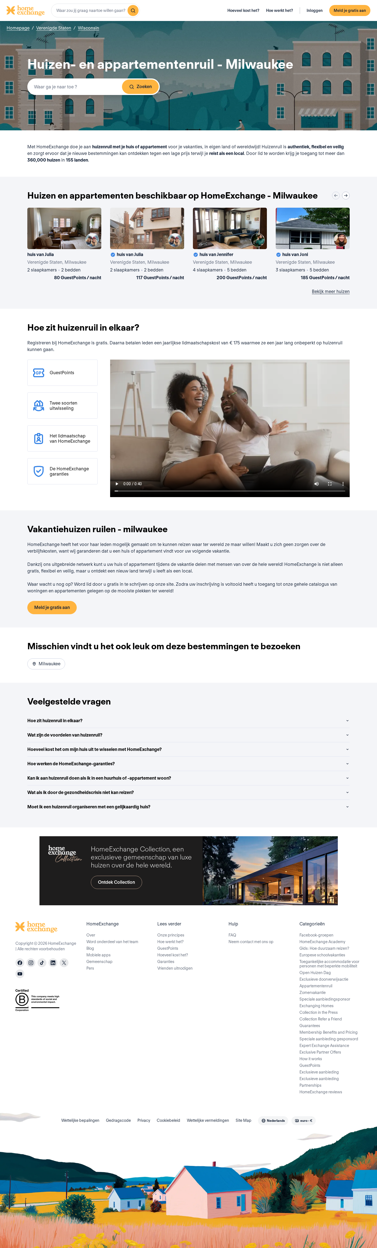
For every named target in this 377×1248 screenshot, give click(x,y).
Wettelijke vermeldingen (208, 1120)
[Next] (346, 195)
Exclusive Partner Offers (320, 1052)
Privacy (143, 1120)
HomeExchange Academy (322, 942)
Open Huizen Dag (315, 972)
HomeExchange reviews (320, 1092)
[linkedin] (53, 962)
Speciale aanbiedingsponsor (324, 999)
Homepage (18, 28)
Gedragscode (118, 1120)
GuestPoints (167, 948)
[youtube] (19, 973)
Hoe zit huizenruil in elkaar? (55, 720)
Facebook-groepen (316, 935)
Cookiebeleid (168, 1120)
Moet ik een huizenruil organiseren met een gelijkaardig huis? (88, 806)
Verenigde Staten (53, 28)
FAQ (232, 935)
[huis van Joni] (313, 245)
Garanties (165, 961)
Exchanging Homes (316, 1006)
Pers (90, 968)
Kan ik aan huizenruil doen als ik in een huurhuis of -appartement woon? (99, 778)
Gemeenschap (99, 961)
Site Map (243, 1120)
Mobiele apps (98, 955)
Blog (90, 948)
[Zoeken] (133, 10)
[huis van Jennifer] (230, 245)
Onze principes (170, 935)
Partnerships (310, 1085)
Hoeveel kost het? (243, 10)
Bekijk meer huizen (331, 291)
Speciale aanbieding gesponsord (328, 1039)
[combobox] (95, 10)
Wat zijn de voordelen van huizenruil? (64, 735)
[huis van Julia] (64, 245)
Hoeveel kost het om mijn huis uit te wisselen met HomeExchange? (94, 749)
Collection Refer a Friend (320, 1019)
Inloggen (315, 10)
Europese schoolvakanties (322, 955)
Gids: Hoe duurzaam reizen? (324, 948)
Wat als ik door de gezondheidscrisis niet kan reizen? (80, 792)
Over (90, 935)
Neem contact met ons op (251, 942)
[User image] (92, 240)
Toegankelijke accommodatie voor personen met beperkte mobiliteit (329, 963)
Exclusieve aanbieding (319, 1072)
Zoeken (144, 86)
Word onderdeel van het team (112, 942)
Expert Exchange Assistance (324, 1045)
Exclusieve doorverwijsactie (323, 979)
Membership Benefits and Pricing (328, 1032)
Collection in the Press (318, 1012)
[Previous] (336, 195)
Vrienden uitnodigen (175, 968)
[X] (64, 962)
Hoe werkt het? (279, 10)
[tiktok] (42, 962)
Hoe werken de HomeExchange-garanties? (71, 763)
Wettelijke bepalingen (80, 1120)
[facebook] (19, 962)
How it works (310, 1059)
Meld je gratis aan (350, 10)
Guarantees (309, 1025)
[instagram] (30, 962)
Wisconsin (88, 28)
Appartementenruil (315, 986)
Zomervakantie (312, 992)
